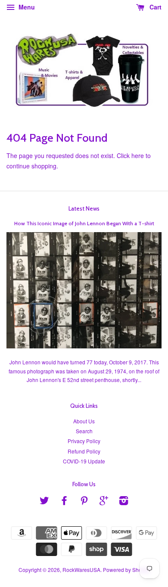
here (137, 155)
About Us (84, 421)
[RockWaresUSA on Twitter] (44, 502)
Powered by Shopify (126, 569)
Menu (26, 7)
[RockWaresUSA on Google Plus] (104, 502)
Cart (155, 7)
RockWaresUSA (81, 569)
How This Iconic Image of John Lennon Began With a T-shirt (84, 224)
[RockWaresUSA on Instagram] (123, 502)
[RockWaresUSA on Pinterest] (84, 502)
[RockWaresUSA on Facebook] (64, 502)
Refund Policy (84, 451)
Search (84, 431)
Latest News (84, 208)
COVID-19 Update (84, 461)
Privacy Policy (84, 440)
